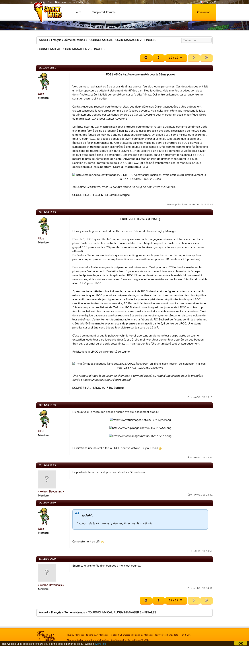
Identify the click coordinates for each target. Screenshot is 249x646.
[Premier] (146, 58)
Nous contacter (75, 640)
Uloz (41, 94)
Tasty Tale (160, 635)
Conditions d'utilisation (97, 640)
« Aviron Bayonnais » (51, 492)
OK (240, 643)
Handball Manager (143, 635)
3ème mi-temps (74, 40)
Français (208, 2)
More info (100, 643)
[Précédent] (158, 58)
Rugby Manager (75, 635)
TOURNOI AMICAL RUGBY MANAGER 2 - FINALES (122, 40)
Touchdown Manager (97, 635)
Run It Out (185, 635)
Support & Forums (104, 12)
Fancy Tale (172, 635)
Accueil (43, 40)
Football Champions (121, 635)
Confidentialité (119, 640)
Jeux (78, 12)
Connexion (203, 12)
